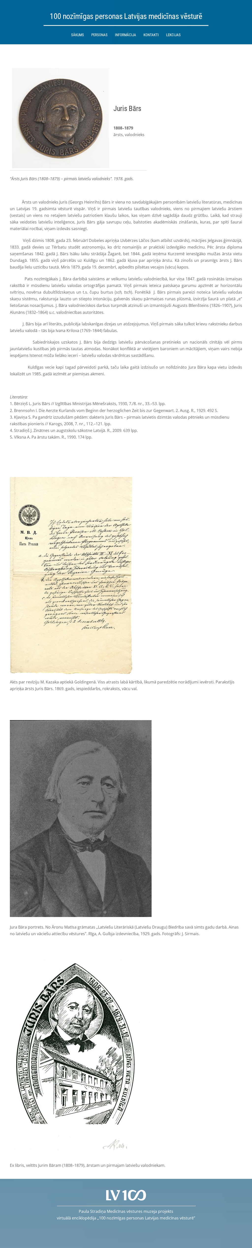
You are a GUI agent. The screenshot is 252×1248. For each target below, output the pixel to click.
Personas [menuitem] (99, 35)
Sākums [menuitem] (77, 35)
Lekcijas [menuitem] (173, 35)
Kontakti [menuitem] (151, 35)
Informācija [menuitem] (125, 35)
